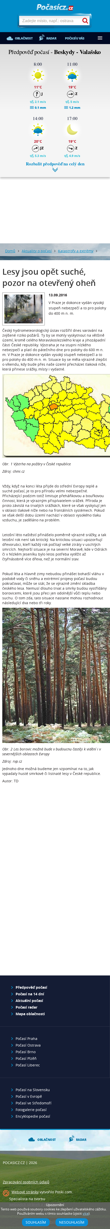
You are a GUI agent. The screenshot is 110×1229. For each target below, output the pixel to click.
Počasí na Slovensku (33, 1089)
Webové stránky (25, 1192)
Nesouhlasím (71, 1222)
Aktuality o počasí (37, 250)
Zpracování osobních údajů (26, 1182)
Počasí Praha (26, 1038)
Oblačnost (23, 38)
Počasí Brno (26, 1051)
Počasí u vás (74, 38)
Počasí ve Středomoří (33, 1103)
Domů (10, 250)
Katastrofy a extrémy (75, 250)
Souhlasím (36, 1222)
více (86, 1213)
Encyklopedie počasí (33, 1116)
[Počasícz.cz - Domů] (55, 7)
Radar (51, 38)
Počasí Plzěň (26, 1058)
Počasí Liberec (28, 1065)
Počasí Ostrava (28, 1045)
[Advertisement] (55, 206)
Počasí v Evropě (29, 1096)
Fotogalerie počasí (31, 1109)
